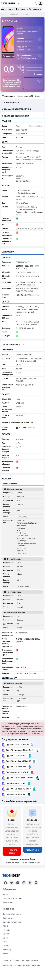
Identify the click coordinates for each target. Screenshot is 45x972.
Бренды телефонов (12, 922)
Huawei (6, 930)
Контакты (35, 961)
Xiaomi (6, 953)
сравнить (36, 9)
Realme (6, 946)
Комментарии (24, 96)
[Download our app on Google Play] (30, 882)
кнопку (23, 731)
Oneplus (6, 934)
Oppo (5, 938)
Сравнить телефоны (12, 898)
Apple (5, 926)
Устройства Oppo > (36, 126)
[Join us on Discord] (36, 882)
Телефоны (23, 9)
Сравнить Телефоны (12, 914)
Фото (37, 96)
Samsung (7, 949)
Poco (5, 942)
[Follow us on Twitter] (11, 882)
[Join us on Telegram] (17, 882)
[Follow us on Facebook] (5, 882)
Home (5, 894)
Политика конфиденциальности (16, 961)
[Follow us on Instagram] (23, 882)
